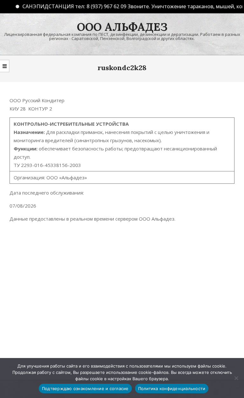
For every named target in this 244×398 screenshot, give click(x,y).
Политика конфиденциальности (172, 388)
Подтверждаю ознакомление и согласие (85, 388)
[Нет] (236, 378)
